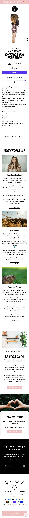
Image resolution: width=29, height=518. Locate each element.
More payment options (14, 77)
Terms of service (21, 491)
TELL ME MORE (14, 263)
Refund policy (6, 494)
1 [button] (12, 45)
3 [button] (14, 45)
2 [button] (13, 45)
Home (4, 491)
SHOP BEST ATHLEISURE (14, 431)
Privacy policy (14, 494)
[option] (14, 28)
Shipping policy (22, 494)
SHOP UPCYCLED (14, 320)
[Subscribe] (23, 466)
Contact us (14, 496)
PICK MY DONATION (14, 207)
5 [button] (17, 45)
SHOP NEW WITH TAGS (14, 387)
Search (9, 491)
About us (14, 491)
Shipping (9, 63)
